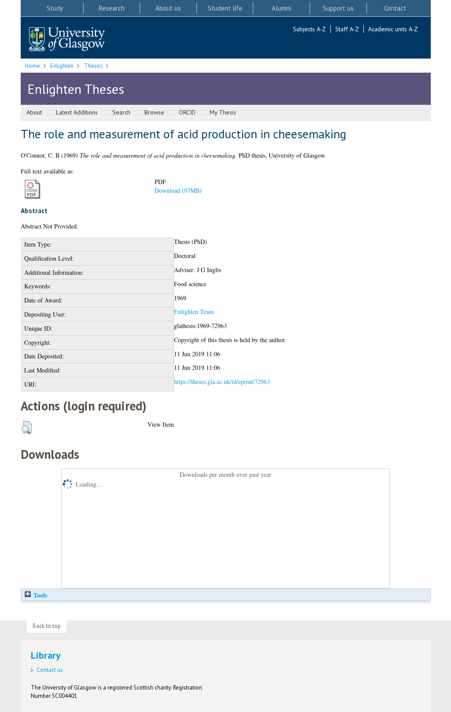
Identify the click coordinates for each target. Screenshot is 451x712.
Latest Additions (77, 112)
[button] (27, 427)
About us (168, 8)
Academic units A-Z (393, 29)
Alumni (281, 8)
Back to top (47, 626)
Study (55, 8)
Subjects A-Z (309, 29)
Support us (338, 8)
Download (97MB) (178, 190)
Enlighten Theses (75, 88)
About (34, 112)
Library (46, 655)
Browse (154, 112)
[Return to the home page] (67, 39)
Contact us (50, 670)
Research (112, 8)
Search (121, 112)
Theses (93, 66)
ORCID (187, 112)
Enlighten (62, 66)
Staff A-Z (347, 29)
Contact (395, 8)
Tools (39, 595)
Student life (225, 8)
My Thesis (223, 112)
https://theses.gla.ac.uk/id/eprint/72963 (222, 381)
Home (32, 66)
